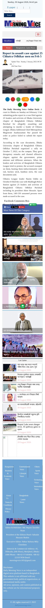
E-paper (11, 7)
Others (37, 467)
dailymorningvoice (23, 605)
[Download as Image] (18, 99)
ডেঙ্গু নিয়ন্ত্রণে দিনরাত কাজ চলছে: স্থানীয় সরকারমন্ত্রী (29, 385)
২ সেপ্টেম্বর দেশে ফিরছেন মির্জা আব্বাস (28, 395)
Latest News (30, 48)
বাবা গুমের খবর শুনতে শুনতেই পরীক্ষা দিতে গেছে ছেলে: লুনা (27, 365)
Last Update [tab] (22, 360)
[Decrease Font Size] (25, 105)
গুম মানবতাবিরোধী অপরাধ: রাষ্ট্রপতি (17, 330)
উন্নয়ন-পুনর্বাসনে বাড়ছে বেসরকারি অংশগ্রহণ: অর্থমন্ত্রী (29, 375)
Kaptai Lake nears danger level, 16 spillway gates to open (29, 426)
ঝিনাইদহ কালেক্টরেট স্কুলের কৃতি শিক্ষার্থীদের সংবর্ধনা (28, 415)
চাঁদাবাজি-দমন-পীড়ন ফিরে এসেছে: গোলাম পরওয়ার (29, 438)
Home (8, 48)
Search (9, 15)
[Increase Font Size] (20, 105)
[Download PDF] (13, 99)
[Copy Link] (38, 99)
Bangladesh (20, 48)
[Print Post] (7, 99)
